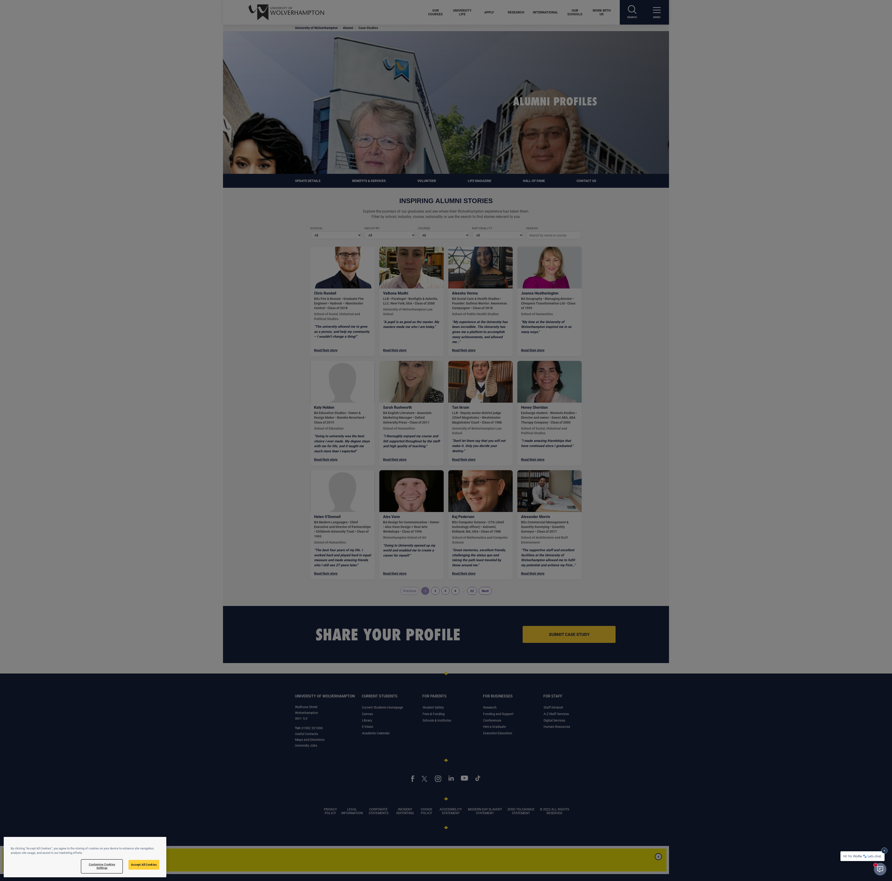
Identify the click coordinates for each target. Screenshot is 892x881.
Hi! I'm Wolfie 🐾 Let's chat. (862, 856)
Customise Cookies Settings (102, 866)
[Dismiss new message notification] (884, 851)
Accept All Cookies (144, 864)
